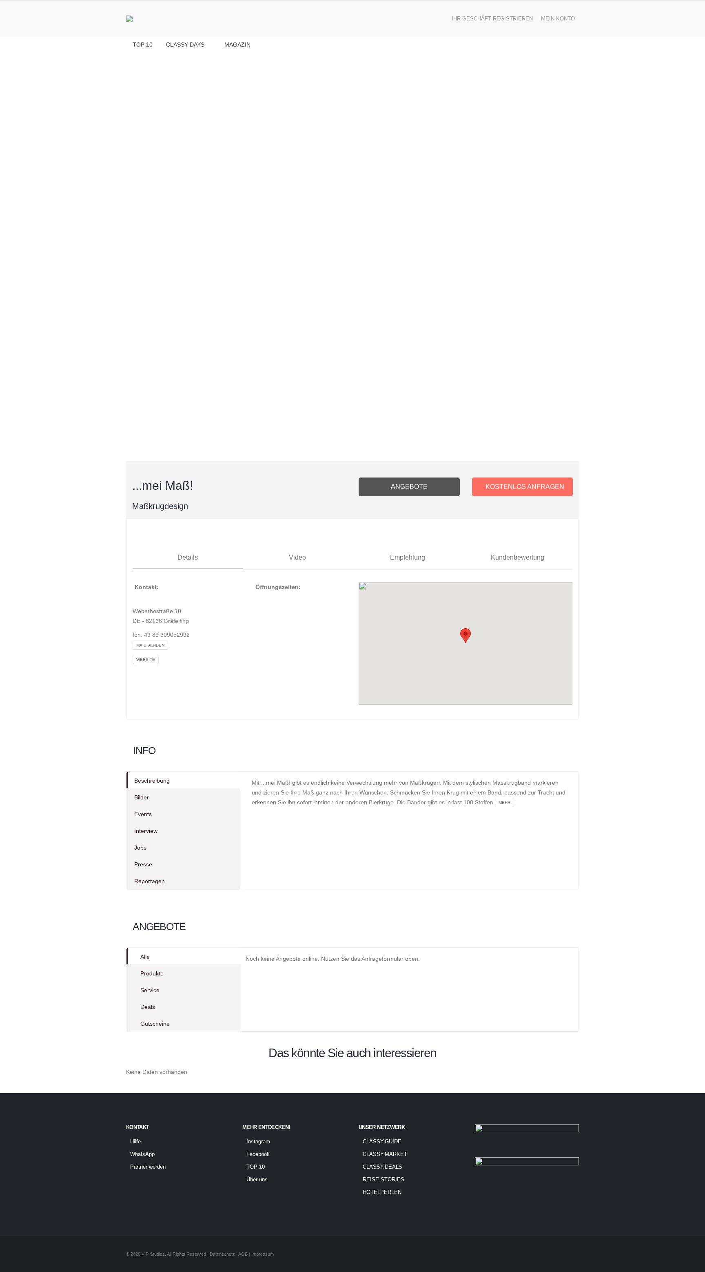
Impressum (262, 1254)
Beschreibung (152, 780)
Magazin (237, 44)
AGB (243, 1254)
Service (150, 990)
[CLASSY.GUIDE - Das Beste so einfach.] (149, 19)
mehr (504, 802)
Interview (145, 831)
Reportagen (149, 881)
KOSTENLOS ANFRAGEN (525, 486)
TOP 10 (143, 44)
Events (143, 814)
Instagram (258, 1142)
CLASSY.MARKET (385, 1154)
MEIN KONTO (558, 19)
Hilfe (135, 1142)
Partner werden (148, 1167)
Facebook (258, 1154)
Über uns (257, 1180)
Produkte (152, 973)
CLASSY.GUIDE (382, 1142)
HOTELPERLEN (382, 1192)
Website (145, 659)
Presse (143, 864)
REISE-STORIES (383, 1180)
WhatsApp (142, 1154)
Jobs (140, 847)
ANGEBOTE (409, 486)
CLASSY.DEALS (382, 1167)
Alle (145, 956)
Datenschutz (222, 1254)
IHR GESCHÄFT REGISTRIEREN (492, 19)
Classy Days (185, 44)
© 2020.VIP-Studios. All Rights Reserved (166, 1254)
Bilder (141, 797)
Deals (147, 1007)
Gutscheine (155, 1023)
